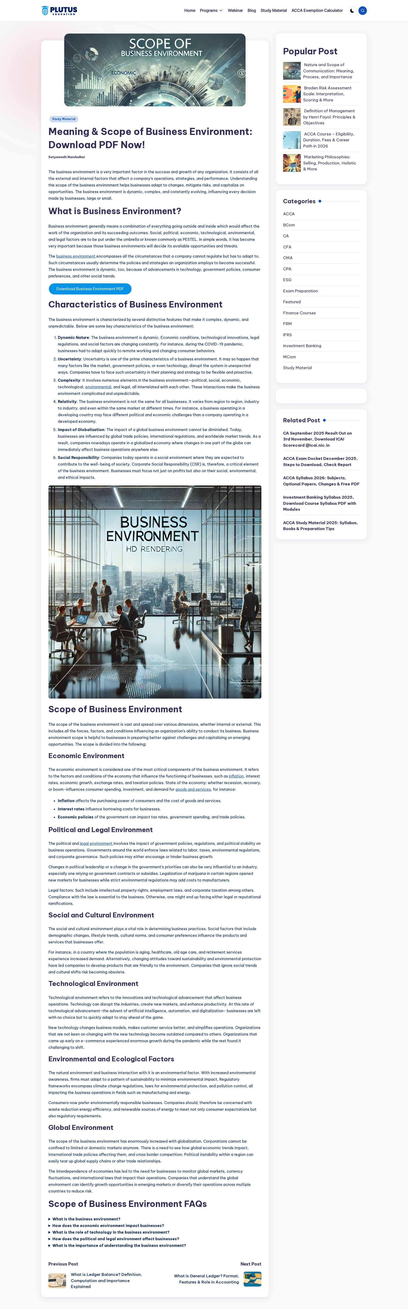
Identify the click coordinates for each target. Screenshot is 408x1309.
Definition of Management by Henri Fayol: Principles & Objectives (329, 116)
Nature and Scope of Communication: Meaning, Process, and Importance (328, 70)
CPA (287, 269)
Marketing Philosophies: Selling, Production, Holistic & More (329, 163)
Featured (292, 301)
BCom (289, 225)
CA (286, 235)
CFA (287, 247)
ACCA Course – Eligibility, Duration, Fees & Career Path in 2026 (328, 140)
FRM (287, 323)
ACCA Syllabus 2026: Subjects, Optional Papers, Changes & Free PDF (321, 481)
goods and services (193, 789)
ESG (287, 279)
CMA (288, 257)
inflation (236, 776)
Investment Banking (302, 345)
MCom (289, 356)
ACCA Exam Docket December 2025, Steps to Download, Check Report (320, 461)
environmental (98, 386)
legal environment (96, 843)
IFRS (287, 334)
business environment (76, 256)
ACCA (289, 213)
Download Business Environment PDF (90, 288)
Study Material (64, 119)
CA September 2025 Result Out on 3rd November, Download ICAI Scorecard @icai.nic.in (317, 439)
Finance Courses (299, 312)
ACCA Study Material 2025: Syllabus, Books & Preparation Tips (320, 525)
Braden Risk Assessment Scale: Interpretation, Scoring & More (327, 94)
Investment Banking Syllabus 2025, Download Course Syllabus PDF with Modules (319, 503)
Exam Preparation (300, 291)
